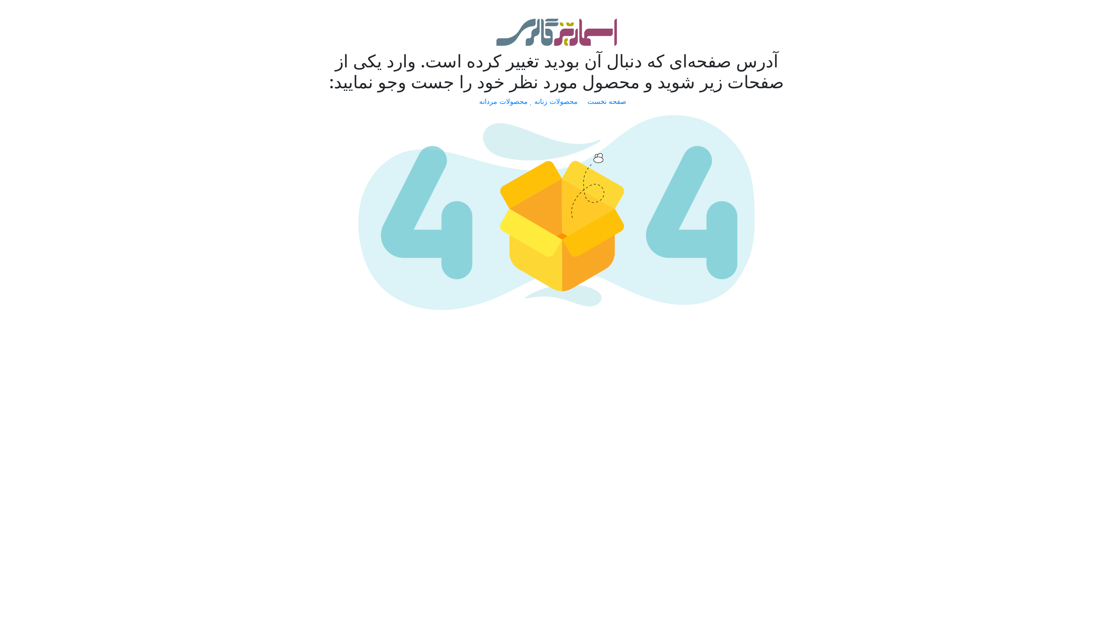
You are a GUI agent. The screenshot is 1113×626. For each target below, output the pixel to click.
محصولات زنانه (557, 101)
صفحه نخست (608, 101)
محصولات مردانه (504, 101)
